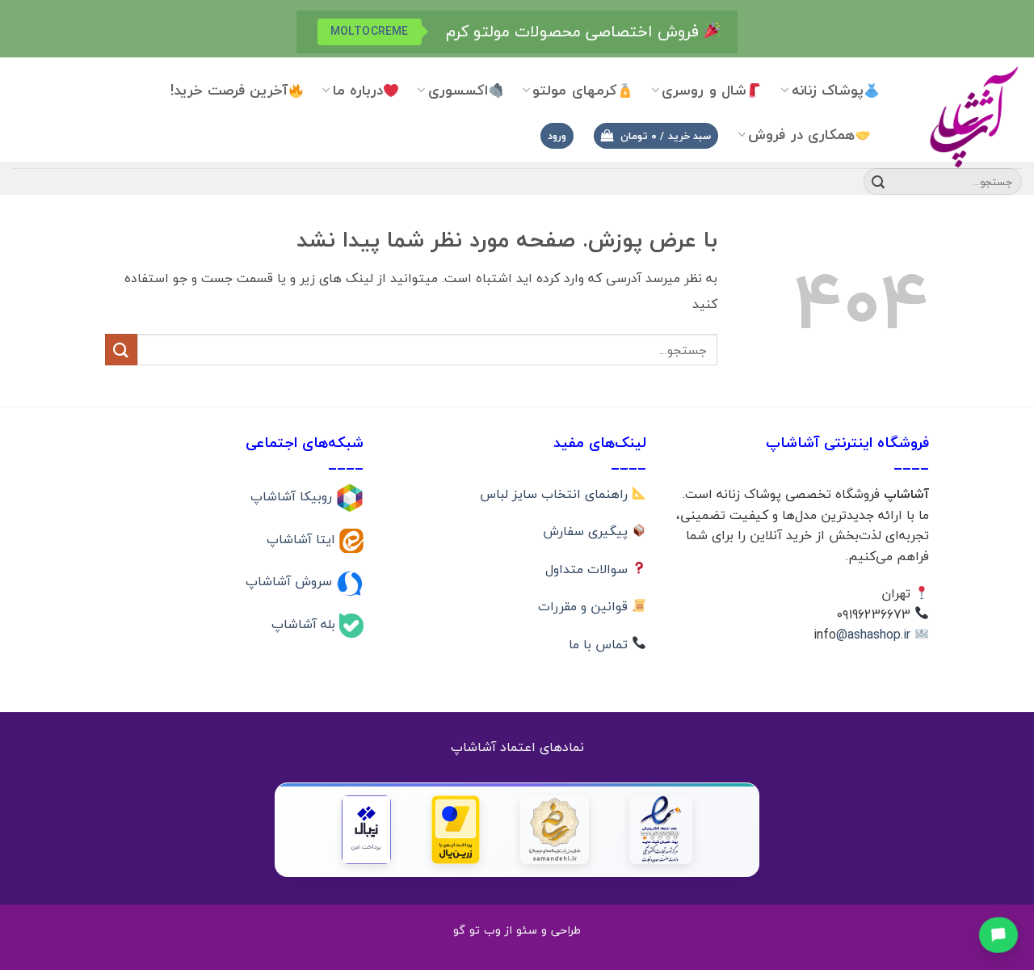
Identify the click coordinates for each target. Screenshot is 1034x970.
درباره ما (358, 90)
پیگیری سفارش (587, 531)
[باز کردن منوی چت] (998, 934)
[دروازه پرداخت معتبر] (455, 829)
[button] (656, 136)
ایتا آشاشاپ (303, 538)
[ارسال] (878, 182)
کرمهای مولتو (574, 90)
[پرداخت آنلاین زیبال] (366, 829)
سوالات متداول (588, 569)
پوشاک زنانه (828, 90)
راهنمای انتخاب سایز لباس (556, 494)
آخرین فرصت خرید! (229, 90)
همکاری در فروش (801, 134)
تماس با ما (600, 644)
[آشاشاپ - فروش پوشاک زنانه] (963, 116)
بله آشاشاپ (305, 624)
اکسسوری (458, 90)
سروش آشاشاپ (291, 581)
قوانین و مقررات (585, 606)
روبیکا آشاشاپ (293, 496)
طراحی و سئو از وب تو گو (517, 930)
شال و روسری (704, 90)
